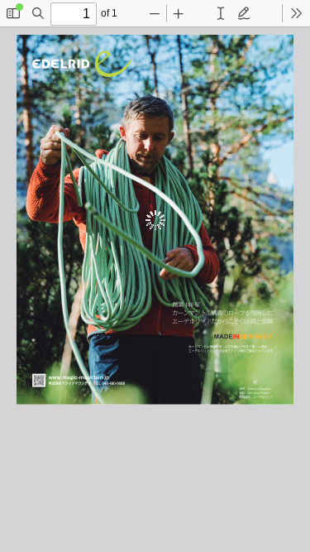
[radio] (220, 13)
